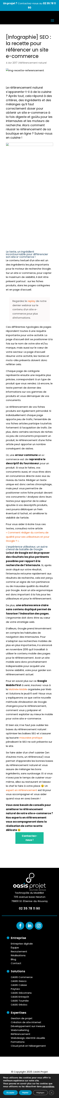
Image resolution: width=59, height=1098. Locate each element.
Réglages (40, 1092)
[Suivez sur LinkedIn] (29, 926)
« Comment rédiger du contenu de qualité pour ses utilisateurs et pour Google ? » (27, 537)
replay (31, 301)
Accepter (10, 1092)
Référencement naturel (33, 62)
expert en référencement (21, 790)
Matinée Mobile (18, 689)
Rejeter (25, 1092)
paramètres (48, 1086)
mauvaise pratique (30, 737)
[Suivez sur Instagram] (39, 926)
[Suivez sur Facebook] (20, 926)
